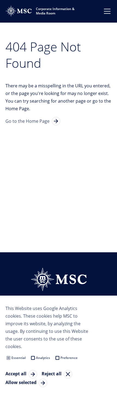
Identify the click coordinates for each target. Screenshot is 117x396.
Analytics (43, 357)
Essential (18, 357)
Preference (69, 357)
